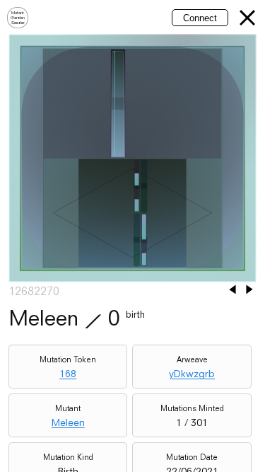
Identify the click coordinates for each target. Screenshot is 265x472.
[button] (247, 17)
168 (67, 373)
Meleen (68, 422)
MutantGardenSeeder (18, 18)
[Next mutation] (249, 290)
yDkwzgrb (192, 373)
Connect (200, 18)
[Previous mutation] (232, 290)
